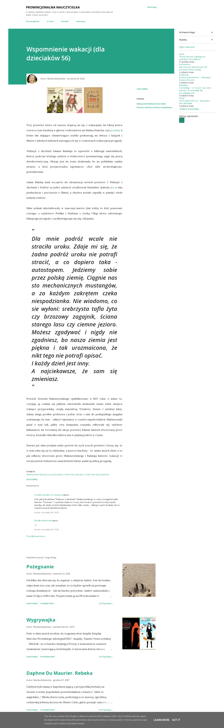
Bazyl (181, 98)
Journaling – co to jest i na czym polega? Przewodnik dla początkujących (195, 90)
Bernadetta (185, 64)
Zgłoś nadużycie (187, 47)
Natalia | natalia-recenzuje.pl (48, 494)
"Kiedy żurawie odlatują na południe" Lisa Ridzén (192, 57)
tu (112, 187)
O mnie (50, 21)
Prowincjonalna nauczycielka (53, 7)
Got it (176, 720)
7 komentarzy (47, 603)
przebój (114, 130)
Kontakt (65, 21)
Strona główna (32, 21)
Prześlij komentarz (35, 536)
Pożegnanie (40, 566)
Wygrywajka (40, 620)
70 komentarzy (47, 656)
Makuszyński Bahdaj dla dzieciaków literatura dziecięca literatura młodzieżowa (154, 106)
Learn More (161, 720)
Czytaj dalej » (106, 603)
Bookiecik (183, 74)
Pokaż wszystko (189, 108)
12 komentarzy (47, 710)
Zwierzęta (80, 21)
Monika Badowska (43, 520)
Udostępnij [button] (142, 89)
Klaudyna (183, 85)
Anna (181, 54)
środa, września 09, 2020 (46, 512)
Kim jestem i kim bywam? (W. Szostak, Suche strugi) (193, 68)
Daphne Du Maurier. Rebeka (59, 673)
